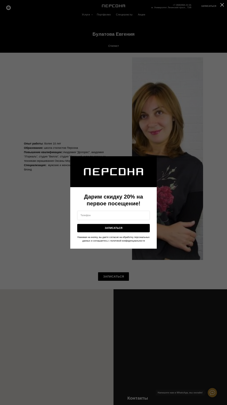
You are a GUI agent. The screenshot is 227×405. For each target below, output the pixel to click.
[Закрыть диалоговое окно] (222, 5)
